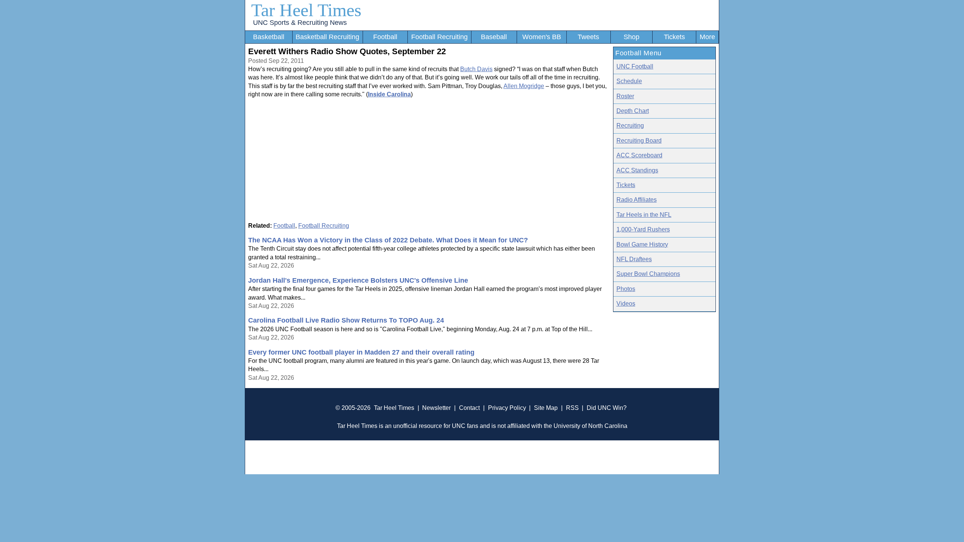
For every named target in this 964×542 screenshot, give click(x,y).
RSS (572, 408)
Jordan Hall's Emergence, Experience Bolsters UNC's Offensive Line (358, 280)
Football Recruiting (439, 37)
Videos (625, 303)
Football (385, 37)
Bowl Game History (642, 244)
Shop (631, 37)
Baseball (494, 37)
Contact (469, 408)
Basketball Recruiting (327, 37)
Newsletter (436, 408)
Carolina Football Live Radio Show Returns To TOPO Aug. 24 (346, 320)
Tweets (588, 37)
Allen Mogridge (523, 86)
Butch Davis (476, 69)
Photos (625, 289)
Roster (625, 96)
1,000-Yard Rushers (643, 229)
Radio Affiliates (636, 199)
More (707, 37)
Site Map (546, 408)
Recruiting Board (639, 140)
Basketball (268, 37)
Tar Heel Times (306, 10)
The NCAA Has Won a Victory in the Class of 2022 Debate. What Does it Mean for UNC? (388, 240)
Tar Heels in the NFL (643, 215)
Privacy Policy (507, 408)
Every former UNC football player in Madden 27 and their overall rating (361, 352)
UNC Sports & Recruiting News (300, 22)
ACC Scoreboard (639, 155)
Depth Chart (632, 111)
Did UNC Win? (607, 408)
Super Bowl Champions (648, 274)
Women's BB (541, 37)
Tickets (674, 37)
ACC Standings (637, 170)
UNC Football (634, 66)
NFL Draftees (634, 259)
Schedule (629, 81)
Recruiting (630, 125)
